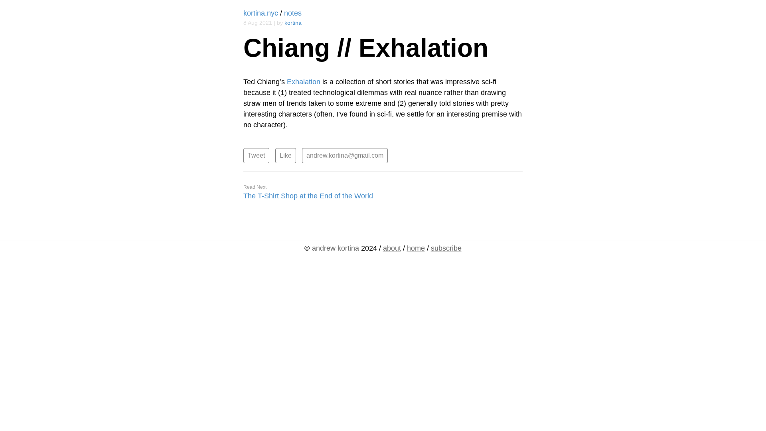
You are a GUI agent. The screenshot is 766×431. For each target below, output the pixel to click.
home (416, 248)
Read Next (255, 187)
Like (286, 155)
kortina (293, 23)
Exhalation (303, 82)
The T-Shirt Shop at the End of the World (308, 196)
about (392, 248)
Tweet (256, 155)
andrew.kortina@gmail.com (344, 155)
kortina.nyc (260, 13)
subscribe (446, 248)
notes (293, 13)
